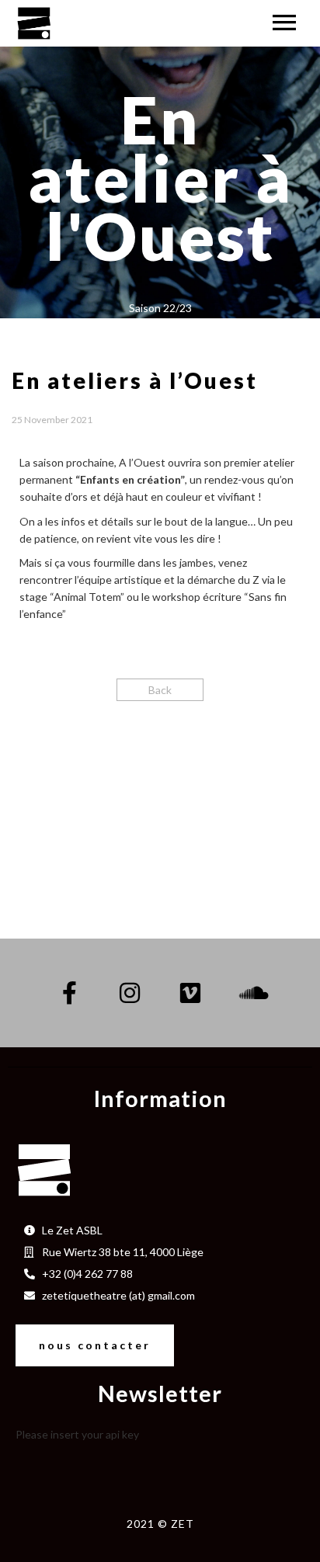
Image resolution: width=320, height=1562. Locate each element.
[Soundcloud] (251, 993)
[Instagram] (129, 993)
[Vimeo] (190, 993)
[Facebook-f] (69, 993)
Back (160, 689)
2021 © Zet (160, 1523)
